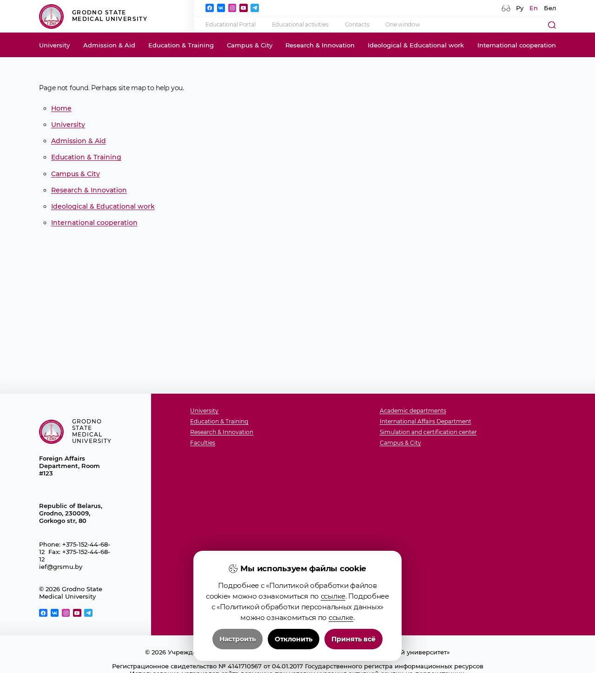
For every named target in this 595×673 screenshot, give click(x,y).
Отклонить (293, 639)
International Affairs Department (425, 422)
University (54, 45)
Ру (519, 8)
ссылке (333, 596)
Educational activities (300, 24)
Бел (550, 8)
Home (61, 108)
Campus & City (249, 45)
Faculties (202, 443)
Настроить (237, 639)
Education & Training (181, 45)
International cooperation (516, 45)
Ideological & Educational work (416, 45)
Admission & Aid (109, 45)
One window (402, 24)
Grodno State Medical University (109, 15)
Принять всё (353, 639)
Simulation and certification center (428, 432)
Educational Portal (230, 24)
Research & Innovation (320, 45)
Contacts (357, 24)
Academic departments (413, 411)
